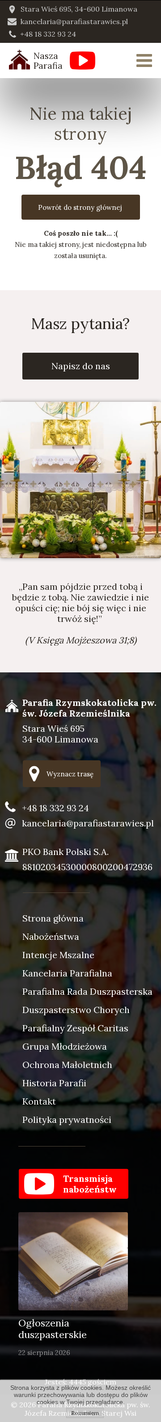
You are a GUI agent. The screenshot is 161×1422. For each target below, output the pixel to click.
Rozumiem (85, 1412)
